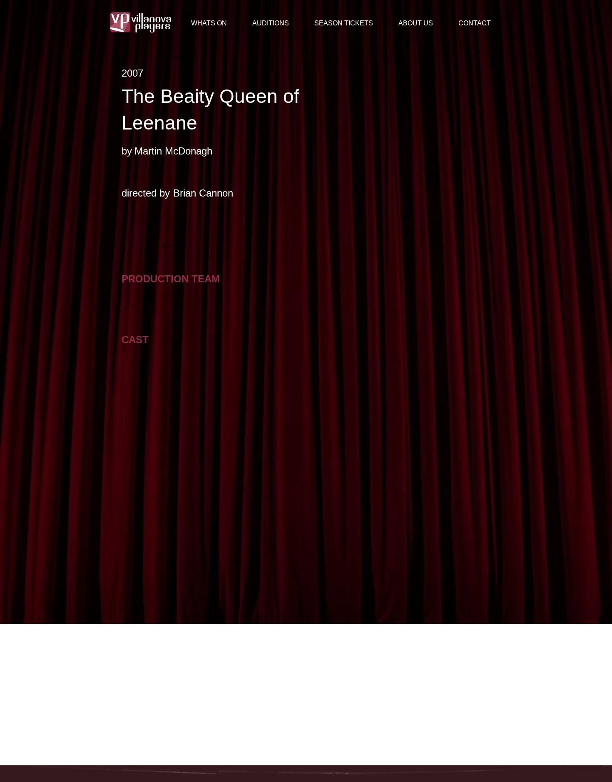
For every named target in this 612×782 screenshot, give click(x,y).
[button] (422, 23)
